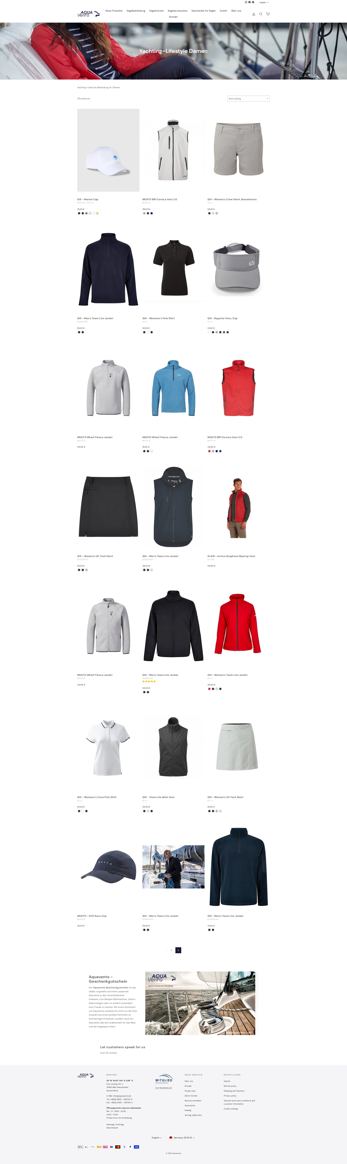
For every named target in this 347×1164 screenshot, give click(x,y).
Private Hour (190, 1091)
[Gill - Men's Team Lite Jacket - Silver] (151, 570)
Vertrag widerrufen (193, 1115)
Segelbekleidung (136, 10)
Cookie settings (231, 1109)
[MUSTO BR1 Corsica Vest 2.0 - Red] (209, 451)
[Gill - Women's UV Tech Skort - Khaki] (86, 570)
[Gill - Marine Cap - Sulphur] (97, 213)
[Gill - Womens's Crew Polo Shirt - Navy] (86, 811)
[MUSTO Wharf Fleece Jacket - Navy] (148, 451)
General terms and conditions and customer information (239, 1102)
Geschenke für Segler (204, 10)
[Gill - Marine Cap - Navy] (82, 213)
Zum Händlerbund (163, 1088)
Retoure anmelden (193, 1101)
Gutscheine (190, 1105)
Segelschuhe (156, 10)
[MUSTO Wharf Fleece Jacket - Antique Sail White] (151, 451)
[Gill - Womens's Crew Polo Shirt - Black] (79, 811)
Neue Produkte (114, 10)
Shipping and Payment (234, 1091)
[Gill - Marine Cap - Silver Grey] (90, 213)
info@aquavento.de (122, 1096)
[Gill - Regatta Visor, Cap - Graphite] (213, 332)
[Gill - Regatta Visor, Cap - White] (209, 332)
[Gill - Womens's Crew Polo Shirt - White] (82, 811)
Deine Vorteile (191, 1096)
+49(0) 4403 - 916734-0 (121, 1099)
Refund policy (230, 1086)
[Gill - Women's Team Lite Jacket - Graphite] (220, 689)
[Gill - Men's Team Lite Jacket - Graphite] (82, 332)
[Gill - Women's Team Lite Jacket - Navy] (213, 689)
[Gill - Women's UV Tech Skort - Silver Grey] (220, 811)
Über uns (236, 10)
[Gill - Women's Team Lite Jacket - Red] (209, 689)
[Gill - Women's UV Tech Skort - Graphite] (79, 570)
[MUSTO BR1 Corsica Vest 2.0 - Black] (148, 213)
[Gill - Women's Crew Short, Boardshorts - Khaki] (216, 213)
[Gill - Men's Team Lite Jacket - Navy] (79, 332)
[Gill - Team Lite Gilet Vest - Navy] (144, 811)
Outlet (223, 10)
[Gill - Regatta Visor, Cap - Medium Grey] (216, 332)
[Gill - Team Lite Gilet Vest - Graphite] (151, 811)
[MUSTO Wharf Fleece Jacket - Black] (144, 451)
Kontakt (173, 16)
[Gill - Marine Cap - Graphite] (79, 213)
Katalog (188, 1110)
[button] (149, 681)
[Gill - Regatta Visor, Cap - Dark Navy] (227, 332)
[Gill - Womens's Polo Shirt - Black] (144, 332)
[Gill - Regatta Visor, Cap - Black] (220, 332)
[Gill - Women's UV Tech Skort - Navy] (82, 570)
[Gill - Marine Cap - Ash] (86, 213)
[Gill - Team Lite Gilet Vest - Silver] (148, 811)
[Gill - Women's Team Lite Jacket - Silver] (216, 689)
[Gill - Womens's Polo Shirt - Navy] (151, 332)
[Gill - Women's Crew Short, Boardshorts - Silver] (213, 213)
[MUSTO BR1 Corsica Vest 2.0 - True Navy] (151, 213)
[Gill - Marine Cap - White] (93, 213)
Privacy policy (230, 1096)
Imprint (227, 1081)
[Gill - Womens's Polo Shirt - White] (148, 332)
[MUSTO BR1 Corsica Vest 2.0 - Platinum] (144, 213)
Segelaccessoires (177, 10)
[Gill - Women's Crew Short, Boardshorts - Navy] (209, 213)
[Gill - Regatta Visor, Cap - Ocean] (224, 332)
